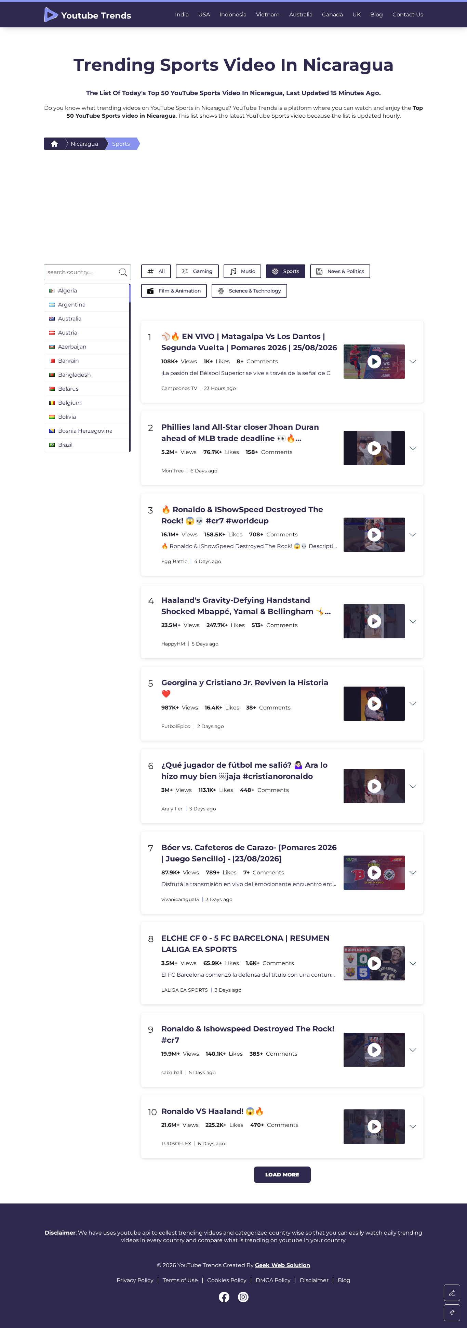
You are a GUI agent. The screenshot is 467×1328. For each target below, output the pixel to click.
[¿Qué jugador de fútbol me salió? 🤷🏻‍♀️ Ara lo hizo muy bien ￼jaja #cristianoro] (374, 786)
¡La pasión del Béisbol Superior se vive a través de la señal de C (246, 373)
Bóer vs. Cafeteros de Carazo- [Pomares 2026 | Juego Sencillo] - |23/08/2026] (249, 853)
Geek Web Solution (282, 1265)
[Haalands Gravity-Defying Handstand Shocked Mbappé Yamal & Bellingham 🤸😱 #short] (374, 621)
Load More (282, 1174)
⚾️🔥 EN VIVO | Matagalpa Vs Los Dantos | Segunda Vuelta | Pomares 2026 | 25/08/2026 (249, 342)
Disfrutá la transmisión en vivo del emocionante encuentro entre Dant (249, 884)
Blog (344, 1280)
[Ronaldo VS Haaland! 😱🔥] (374, 1126)
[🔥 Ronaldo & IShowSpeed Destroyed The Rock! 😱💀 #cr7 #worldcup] (374, 535)
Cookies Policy (226, 1280)
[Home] (54, 144)
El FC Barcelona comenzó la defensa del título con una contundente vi (249, 975)
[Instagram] (243, 1297)
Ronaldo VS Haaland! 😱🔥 (212, 1111)
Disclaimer (314, 1280)
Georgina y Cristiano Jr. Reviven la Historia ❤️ (245, 688)
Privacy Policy (135, 1280)
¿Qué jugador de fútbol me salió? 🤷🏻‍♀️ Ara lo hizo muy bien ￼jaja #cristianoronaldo (244, 770)
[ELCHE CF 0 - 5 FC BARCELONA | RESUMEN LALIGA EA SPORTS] (374, 963)
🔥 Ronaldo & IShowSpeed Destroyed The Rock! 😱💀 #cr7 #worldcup (242, 515)
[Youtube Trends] (87, 14)
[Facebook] (224, 1297)
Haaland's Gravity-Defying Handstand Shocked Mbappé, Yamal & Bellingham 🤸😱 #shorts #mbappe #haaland (247, 606)
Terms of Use (180, 1280)
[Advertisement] (233, 201)
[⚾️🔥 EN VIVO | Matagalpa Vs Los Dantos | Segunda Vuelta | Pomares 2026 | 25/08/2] (374, 361)
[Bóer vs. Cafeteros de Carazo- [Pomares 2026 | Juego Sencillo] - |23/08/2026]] (374, 873)
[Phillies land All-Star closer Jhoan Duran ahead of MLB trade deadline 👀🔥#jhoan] (374, 448)
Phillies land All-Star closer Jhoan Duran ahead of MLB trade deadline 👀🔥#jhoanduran (240, 433)
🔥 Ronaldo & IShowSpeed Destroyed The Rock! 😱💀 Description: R (249, 546)
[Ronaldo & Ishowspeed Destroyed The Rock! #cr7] (374, 1050)
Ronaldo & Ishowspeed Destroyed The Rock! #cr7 (247, 1034)
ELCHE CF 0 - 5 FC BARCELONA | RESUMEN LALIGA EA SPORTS (245, 944)
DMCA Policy (273, 1280)
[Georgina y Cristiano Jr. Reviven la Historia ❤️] (374, 704)
